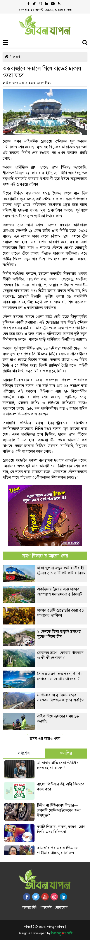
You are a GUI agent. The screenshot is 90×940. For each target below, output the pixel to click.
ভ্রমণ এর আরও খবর (45, 738)
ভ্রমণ (16, 56)
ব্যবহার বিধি (29, 907)
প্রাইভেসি (46, 907)
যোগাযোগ (61, 907)
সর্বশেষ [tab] (24, 753)
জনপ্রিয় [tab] (66, 753)
